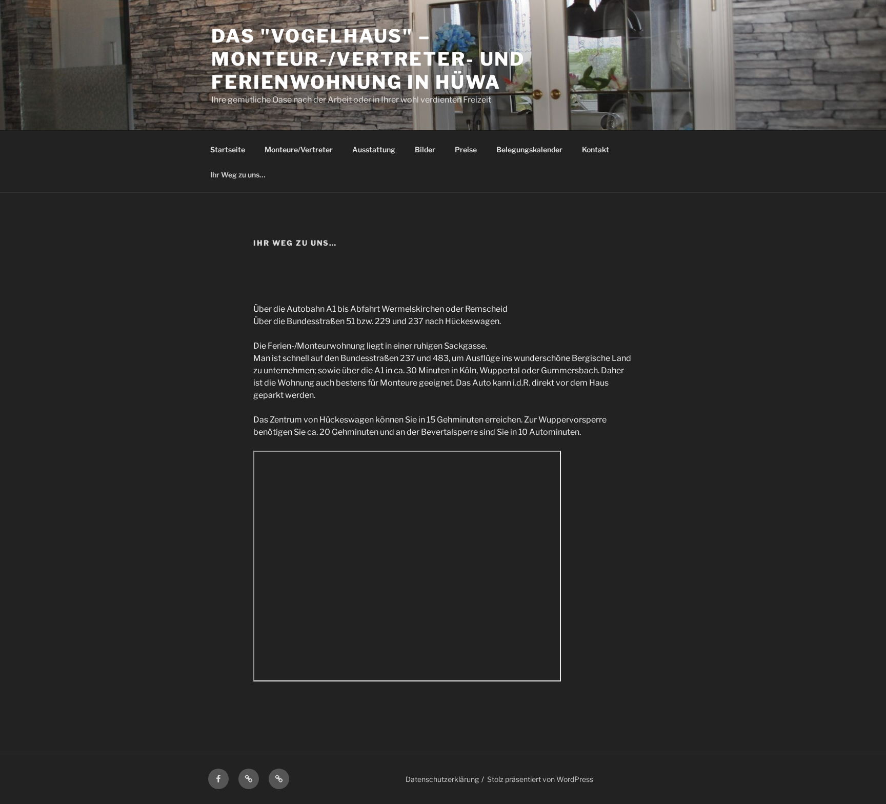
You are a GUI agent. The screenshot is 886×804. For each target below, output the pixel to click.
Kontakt (595, 149)
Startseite (227, 149)
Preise (466, 149)
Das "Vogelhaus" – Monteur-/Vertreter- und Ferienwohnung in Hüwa (368, 59)
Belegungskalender (529, 149)
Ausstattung (373, 149)
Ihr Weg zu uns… (238, 174)
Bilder (425, 149)
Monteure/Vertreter (299, 149)
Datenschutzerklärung (442, 779)
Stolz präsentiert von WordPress (540, 779)
